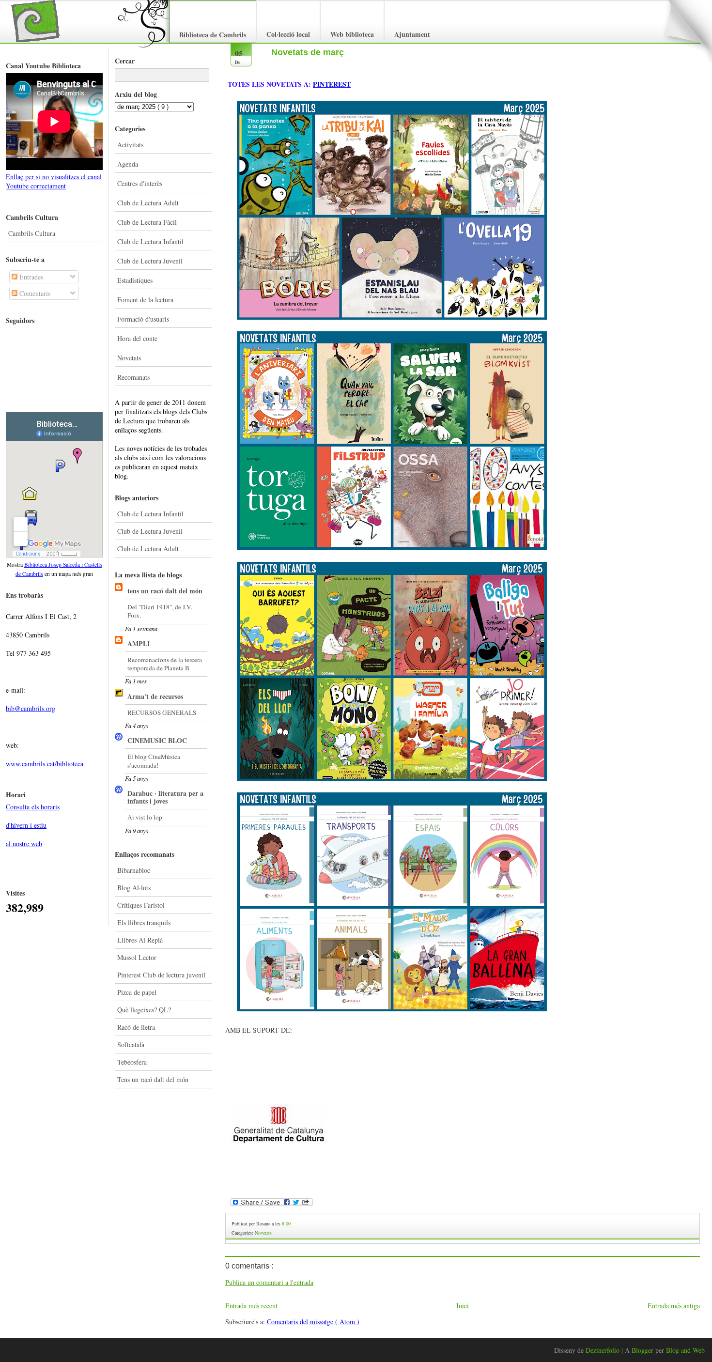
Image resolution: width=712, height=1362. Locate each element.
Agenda (127, 164)
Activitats (130, 144)
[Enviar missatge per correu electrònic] (293, 1223)
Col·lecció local (288, 34)
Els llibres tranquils (143, 922)
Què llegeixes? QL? (144, 1009)
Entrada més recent (251, 1305)
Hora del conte (137, 338)
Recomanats (133, 377)
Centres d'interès (139, 183)
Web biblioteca (352, 34)
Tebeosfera (132, 1062)
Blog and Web (685, 1350)
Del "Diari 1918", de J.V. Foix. (159, 611)
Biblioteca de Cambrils (212, 35)
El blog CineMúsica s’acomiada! (153, 760)
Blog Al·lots (134, 887)
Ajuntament (412, 34)
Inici (462, 1305)
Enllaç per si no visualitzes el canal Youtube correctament (54, 181)
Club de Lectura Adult (148, 202)
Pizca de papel (136, 992)
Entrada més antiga (674, 1305)
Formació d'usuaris (143, 319)
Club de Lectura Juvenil (150, 260)
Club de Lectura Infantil (150, 241)
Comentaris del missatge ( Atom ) (313, 1321)
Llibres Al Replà (140, 939)
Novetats (129, 357)
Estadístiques (135, 280)
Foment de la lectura (145, 299)
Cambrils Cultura (31, 233)
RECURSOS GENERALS (161, 712)
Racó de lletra (136, 1027)
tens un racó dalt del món (164, 591)
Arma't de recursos (155, 696)
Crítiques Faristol (141, 905)
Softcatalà (130, 1044)
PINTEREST (332, 84)
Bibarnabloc (133, 870)
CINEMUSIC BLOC (157, 740)
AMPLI (138, 643)
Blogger (643, 1350)
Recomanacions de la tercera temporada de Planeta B (164, 663)
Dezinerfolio (603, 1350)
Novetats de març (307, 52)
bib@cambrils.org (30, 708)
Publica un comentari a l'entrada (269, 1282)
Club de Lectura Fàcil (147, 222)
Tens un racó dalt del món (152, 1079)
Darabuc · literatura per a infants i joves (165, 797)
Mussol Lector (136, 957)
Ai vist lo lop (144, 817)
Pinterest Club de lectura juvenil (161, 974)
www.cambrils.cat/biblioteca (44, 763)
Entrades (30, 276)
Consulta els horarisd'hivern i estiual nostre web (33, 825)
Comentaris (33, 293)
